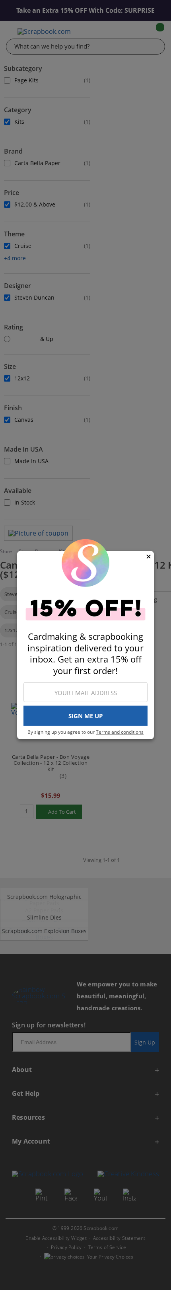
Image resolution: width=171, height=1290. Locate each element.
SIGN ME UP (85, 716)
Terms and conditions (120, 732)
